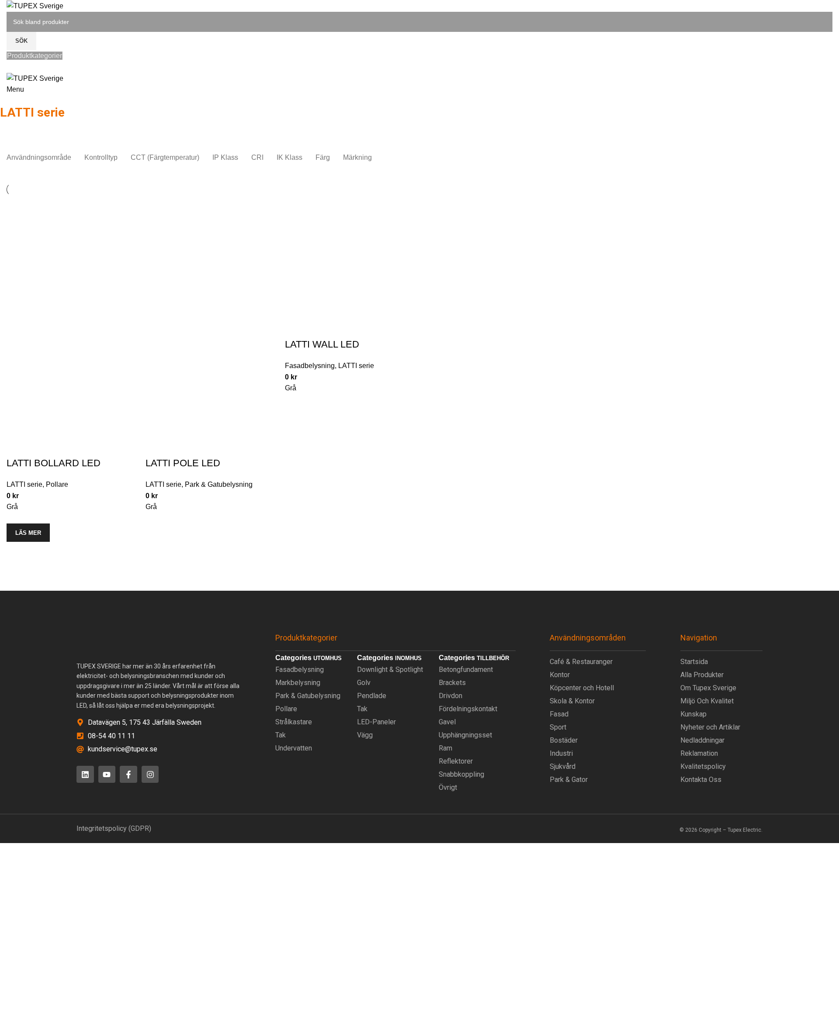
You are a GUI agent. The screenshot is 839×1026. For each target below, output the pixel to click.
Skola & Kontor (572, 701)
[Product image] (72, 391)
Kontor (560, 675)
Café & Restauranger (581, 662)
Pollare (57, 484)
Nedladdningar (702, 740)
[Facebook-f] (128, 774)
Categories (18, 124)
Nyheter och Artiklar (710, 727)
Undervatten (293, 748)
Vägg (365, 735)
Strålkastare (293, 722)
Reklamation (699, 753)
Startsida (694, 662)
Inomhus (718, 135)
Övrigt (448, 787)
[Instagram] (150, 774)
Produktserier (760, 135)
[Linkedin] (85, 774)
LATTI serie (24, 484)
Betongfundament (466, 669)
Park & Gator (569, 779)
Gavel (447, 722)
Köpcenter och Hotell (582, 688)
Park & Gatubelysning (219, 484)
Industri (561, 753)
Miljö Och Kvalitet (707, 701)
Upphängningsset (465, 735)
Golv (364, 682)
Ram (445, 748)
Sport (558, 727)
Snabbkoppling (461, 774)
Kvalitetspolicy (703, 766)
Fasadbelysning (310, 365)
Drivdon (450, 696)
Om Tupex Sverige (708, 688)
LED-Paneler (376, 722)
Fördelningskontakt (468, 709)
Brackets (452, 682)
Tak (280, 735)
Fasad (559, 714)
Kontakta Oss (700, 779)
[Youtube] (107, 774)
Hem (688, 135)
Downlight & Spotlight (390, 669)
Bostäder (564, 740)
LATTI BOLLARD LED (54, 463)
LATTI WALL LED (322, 344)
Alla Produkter (702, 675)
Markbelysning (297, 682)
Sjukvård (563, 766)
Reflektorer (456, 761)
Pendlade (371, 696)
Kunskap (693, 714)
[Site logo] (35, 5)
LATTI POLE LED (183, 463)
